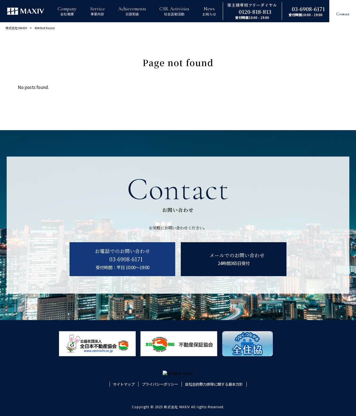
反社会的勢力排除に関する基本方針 (214, 384)
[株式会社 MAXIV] (26, 11)
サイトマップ (124, 384)
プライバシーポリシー (160, 384)
